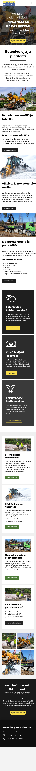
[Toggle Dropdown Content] (31, 3)
